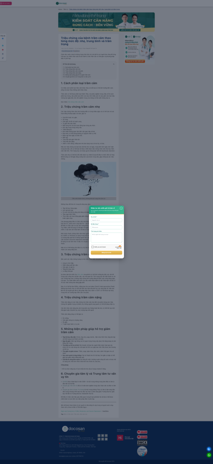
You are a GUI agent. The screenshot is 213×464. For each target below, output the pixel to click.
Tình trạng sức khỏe (96, 231)
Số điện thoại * (95, 224)
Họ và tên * (94, 217)
